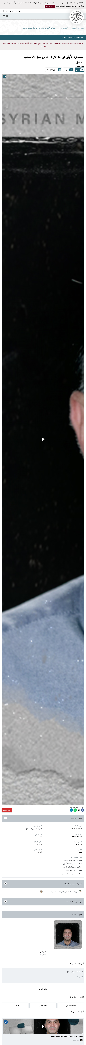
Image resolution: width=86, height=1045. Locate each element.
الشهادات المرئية (63, 28)
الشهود (76, 37)
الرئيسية (82, 28)
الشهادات (74, 28)
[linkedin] (71, 810)
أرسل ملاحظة (49, 6)
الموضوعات (63, 37)
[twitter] (79, 810)
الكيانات (70, 37)
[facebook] (82, 810)
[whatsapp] (75, 810)
